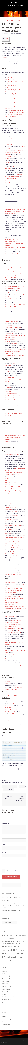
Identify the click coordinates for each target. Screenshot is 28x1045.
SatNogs (7, 720)
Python (18, 954)
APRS (3, 935)
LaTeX (4, 946)
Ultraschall (4, 960)
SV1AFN (7, 292)
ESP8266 (4, 941)
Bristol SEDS (8, 509)
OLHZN (17, 474)
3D (3, 973)
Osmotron (8, 387)
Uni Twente (8, 439)
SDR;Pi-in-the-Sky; (8, 789)
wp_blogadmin (17, 33)
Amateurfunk (9, 20)
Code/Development (7, 996)
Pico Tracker (15, 197)
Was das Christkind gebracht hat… (20, 798)
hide (7, 38)
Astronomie (5, 978)
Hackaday (11, 630)
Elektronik (5, 981)
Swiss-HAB (8, 533)
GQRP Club (8, 235)
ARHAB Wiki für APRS (10, 507)
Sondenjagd (8, 681)
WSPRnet (7, 162)
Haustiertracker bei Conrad (12, 321)
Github (14, 339)
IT (2, 994)
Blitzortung (22, 935)
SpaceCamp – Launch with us (12, 515)
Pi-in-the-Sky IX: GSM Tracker (15, 110)
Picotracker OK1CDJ (15, 669)
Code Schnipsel (13, 714)
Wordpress (10, 960)
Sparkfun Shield (20, 317)
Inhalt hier (11, 771)
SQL (20, 957)
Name (4, 837)
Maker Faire (21, 946)
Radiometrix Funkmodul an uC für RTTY (15, 286)
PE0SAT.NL (8, 716)
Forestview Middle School (11, 529)
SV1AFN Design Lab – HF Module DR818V (15, 355)
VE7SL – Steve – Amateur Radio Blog (14, 541)
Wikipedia (4, 57)
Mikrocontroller (8, 950)
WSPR (15, 960)
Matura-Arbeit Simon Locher (12, 499)
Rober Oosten (8, 249)
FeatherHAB (8, 299)
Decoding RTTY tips (10, 596)
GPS (3, 943)
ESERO (7, 521)
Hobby (18, 20)
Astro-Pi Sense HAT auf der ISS (13, 327)
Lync (17, 946)
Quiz (23, 953)
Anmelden (4, 1016)
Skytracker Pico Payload (11, 241)
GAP (23, 941)
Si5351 (13, 957)
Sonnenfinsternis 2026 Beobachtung (11, 897)
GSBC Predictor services (11, 393)
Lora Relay (14, 343)
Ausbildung (16, 935)
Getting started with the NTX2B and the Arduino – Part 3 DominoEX (15, 152)
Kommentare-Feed (7, 1022)
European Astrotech (10, 519)
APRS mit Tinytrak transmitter (13, 632)
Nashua (18, 556)
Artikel (7, 564)
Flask (13, 941)
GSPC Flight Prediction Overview (13, 478)
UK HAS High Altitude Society (12, 454)
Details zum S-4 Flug (16, 620)
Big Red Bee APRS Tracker (11, 239)
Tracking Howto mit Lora (13, 349)
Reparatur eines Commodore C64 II (11, 910)
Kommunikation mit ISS (11, 710)
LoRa (14, 946)
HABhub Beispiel (9, 397)
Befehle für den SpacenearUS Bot (13, 395)
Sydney (24, 1040)
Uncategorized (6, 1005)
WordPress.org (6, 1024)
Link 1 (16, 290)
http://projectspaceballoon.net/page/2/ (15, 543)
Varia (3, 1002)
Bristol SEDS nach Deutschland (13, 525)
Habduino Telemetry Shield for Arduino (15, 335)
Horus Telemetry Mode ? (11, 253)
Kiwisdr (7, 441)
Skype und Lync (6, 999)
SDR (10, 957)
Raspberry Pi (5, 986)
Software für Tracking (10, 377)
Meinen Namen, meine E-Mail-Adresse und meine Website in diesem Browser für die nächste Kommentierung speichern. (13, 864)
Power (8, 953)
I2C (22, 943)
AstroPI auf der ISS (10, 712)
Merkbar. (14, 2)
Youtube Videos (9, 474)
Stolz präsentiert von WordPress (9, 1040)
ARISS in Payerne (9, 480)
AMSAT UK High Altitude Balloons (13, 482)
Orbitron (7, 383)
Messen (4, 950)
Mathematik (5, 989)
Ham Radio (11, 943)
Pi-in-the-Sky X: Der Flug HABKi (16, 112)
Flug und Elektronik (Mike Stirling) (14, 574)
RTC (8, 957)
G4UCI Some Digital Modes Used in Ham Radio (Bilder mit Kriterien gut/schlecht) (15, 142)
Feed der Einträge (6, 1019)
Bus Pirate (4, 938)
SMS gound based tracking (12, 602)
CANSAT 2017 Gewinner (11, 695)
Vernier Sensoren (9, 317)
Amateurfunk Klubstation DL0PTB (14, 562)
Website (4, 852)
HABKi (8, 943)
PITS (21, 786)
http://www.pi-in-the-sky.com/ (13, 267)
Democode (11, 939)
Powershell (13, 953)
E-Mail (4, 844)
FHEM (8, 941)
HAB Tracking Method (10, 582)
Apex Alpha (8, 341)
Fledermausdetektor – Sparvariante (11, 903)
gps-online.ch (8, 325)
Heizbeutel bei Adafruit (11, 319)
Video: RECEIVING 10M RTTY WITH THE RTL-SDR (14, 598)
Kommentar (5, 823)
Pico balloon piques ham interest (13, 628)
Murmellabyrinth (9, 333)
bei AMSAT (18, 630)
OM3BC (7, 673)
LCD (8, 946)
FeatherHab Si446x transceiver (13, 654)
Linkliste (10, 946)
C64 (7, 938)
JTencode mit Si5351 (10, 178)
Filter (11, 941)
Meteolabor (8, 683)
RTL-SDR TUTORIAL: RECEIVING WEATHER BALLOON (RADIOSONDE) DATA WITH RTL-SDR (14, 590)
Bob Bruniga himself (15, 558)
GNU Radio (8, 391)
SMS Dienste (22, 535)
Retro (4, 957)
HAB (5, 943)
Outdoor (4, 992)
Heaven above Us (9, 705)
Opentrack (8, 659)
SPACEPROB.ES (9, 708)
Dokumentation (18, 938)
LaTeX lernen (5, 900)
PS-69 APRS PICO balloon (11, 622)
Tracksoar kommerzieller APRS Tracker (15, 247)
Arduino (9, 935)
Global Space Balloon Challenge (13, 472)
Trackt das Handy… (10, 604)
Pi (12, 950)
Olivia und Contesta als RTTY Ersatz (14, 203)
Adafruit (11, 329)
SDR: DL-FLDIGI (9, 594)
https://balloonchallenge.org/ (13, 484)
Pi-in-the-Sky (18, 950)
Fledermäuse (19, 941)
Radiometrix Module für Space (12, 288)
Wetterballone (9, 353)
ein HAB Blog (14, 199)
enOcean (23, 938)
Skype (17, 957)
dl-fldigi (7, 371)
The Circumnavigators (11, 616)
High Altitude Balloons (9, 786)
